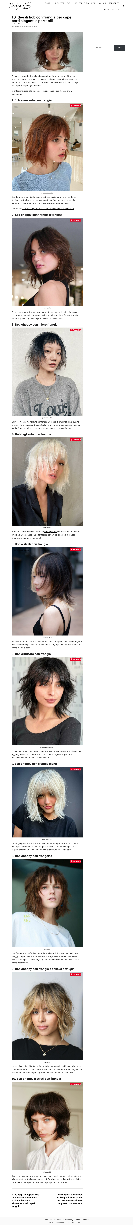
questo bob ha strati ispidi (65, 751)
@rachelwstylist (47, 839)
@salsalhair (47, 949)
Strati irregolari (72, 1069)
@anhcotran (47, 527)
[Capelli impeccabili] (21, 6)
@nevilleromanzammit (47, 747)
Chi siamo (48, 1220)
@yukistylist (47, 308)
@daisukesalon (47, 637)
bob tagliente (50, 531)
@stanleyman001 (47, 418)
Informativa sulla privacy (63, 1220)
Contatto (85, 1220)
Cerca (119, 47)
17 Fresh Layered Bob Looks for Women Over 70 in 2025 (48, 208)
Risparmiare (77, 106)
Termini (78, 1220)
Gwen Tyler (17, 24)
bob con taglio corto (52, 197)
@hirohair (47, 1062)
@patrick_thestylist (47, 193)
